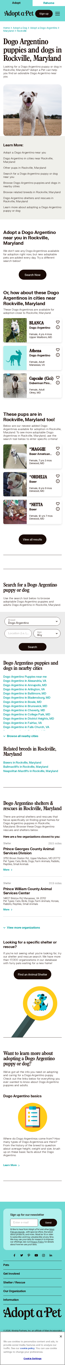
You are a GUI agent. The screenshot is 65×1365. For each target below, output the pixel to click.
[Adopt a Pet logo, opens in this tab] (32, 1317)
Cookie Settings (32, 1358)
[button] (58, 322)
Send (48, 1222)
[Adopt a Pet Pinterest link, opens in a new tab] (29, 1255)
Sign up (44, 13)
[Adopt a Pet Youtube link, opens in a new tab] (37, 1255)
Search (32, 647)
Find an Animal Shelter (32, 974)
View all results (32, 539)
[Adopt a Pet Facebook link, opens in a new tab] (15, 1255)
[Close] (61, 1336)
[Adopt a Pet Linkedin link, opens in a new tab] (51, 1255)
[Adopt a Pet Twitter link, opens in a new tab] (22, 1255)
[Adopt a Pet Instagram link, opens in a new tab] (44, 1255)
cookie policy (27, 1348)
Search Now (32, 274)
